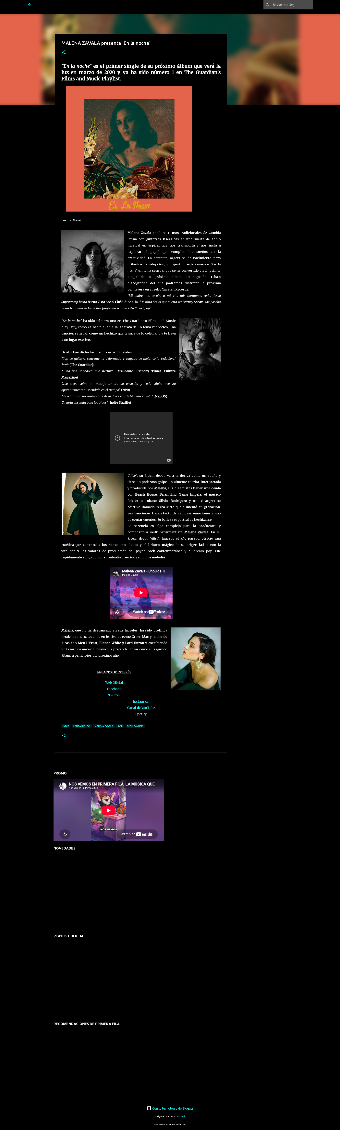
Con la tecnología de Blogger (172, 1108)
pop (120, 726)
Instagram (141, 701)
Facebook (114, 689)
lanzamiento (81, 726)
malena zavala (104, 726)
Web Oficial (114, 683)
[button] (63, 52)
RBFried (180, 1116)
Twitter (114, 695)
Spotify (141, 714)
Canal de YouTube (141, 708)
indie (66, 726)
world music (135, 726)
